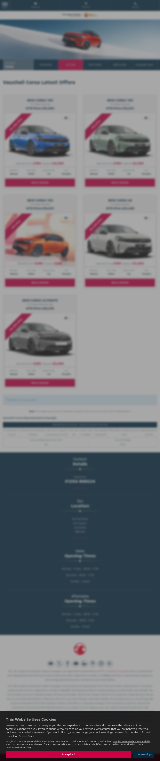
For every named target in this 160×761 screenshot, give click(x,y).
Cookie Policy (26, 736)
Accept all (68, 754)
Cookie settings (144, 754)
